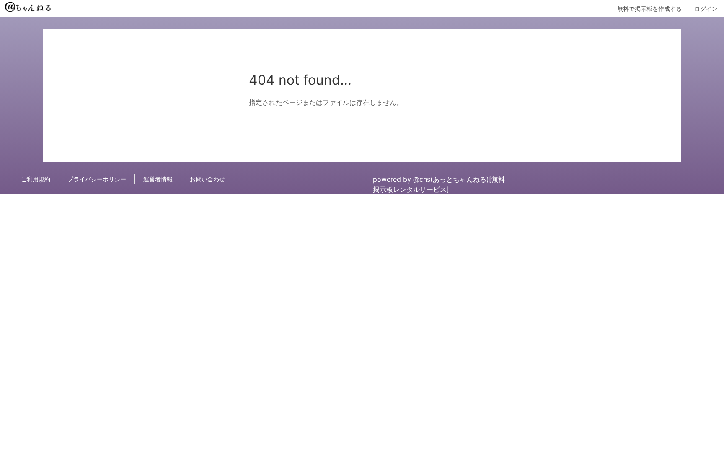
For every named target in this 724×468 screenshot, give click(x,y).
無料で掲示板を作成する (649, 8)
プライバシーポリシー (96, 179)
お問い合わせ (207, 179)
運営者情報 (158, 179)
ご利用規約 (35, 179)
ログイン (706, 8)
